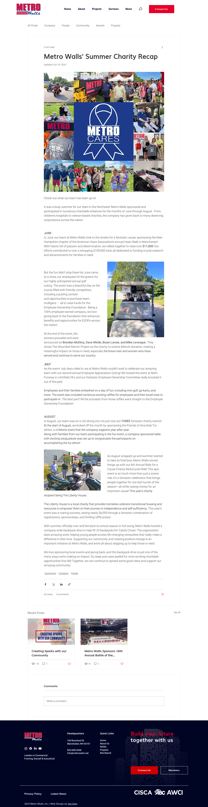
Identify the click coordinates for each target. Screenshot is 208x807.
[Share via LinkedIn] (61, 584)
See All (177, 612)
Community (82, 25)
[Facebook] (30, 748)
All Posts (33, 25)
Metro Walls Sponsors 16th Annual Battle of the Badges (103, 653)
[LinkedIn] (35, 748)
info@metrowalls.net (78, 753)
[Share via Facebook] (45, 584)
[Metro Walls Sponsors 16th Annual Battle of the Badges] (104, 632)
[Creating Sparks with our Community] (51, 632)
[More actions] (162, 47)
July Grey (72, 803)
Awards (100, 25)
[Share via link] (69, 584)
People (66, 25)
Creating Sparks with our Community (49, 653)
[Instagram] (26, 748)
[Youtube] (40, 748)
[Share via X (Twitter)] (53, 584)
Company (49, 25)
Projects (115, 25)
